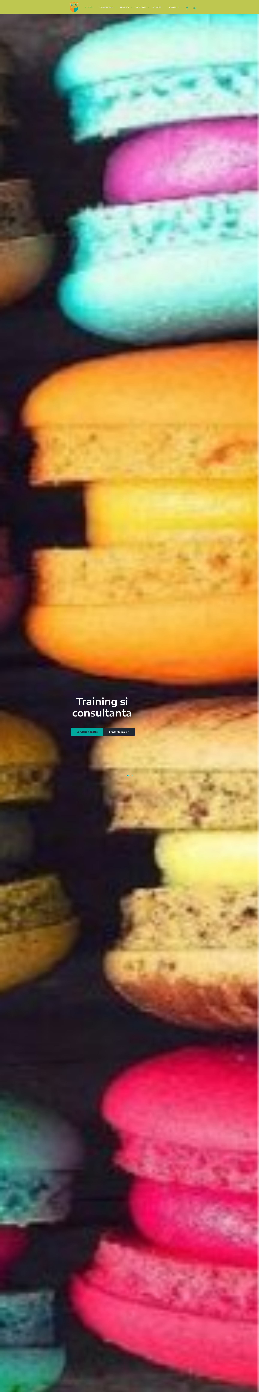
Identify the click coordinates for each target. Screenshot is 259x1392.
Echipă (157, 7)
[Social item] (187, 8)
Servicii (124, 7)
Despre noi (106, 7)
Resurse (141, 7)
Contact (173, 7)
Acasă (89, 7)
